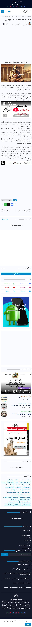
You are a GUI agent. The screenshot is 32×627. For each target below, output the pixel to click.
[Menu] (30, 11)
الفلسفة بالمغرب (9, 487)
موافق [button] (27, 624)
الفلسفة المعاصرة (10, 485)
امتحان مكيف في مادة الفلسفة (23, 397)
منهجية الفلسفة (26, 505)
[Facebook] (12, 204)
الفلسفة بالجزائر (18, 487)
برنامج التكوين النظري (25, 492)
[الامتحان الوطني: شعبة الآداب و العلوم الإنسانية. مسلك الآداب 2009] (4, 414)
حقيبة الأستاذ (27, 495)
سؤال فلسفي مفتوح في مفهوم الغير (21, 569)
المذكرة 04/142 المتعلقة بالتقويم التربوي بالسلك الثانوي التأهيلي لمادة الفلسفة (17, 573)
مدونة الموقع (14, 500)
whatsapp (7, 284)
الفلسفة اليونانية (26, 487)
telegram (22, 291)
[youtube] (19, 7)
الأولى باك (4, 482)
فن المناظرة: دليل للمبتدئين (24, 564)
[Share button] (2, 204)
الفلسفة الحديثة (19, 485)
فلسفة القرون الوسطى (18, 495)
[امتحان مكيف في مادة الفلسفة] (4, 398)
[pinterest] (10, 7)
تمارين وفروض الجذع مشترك (13, 492)
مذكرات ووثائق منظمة (25, 502)
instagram (22, 287)
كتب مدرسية (15, 497)
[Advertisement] (16, 44)
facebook (22, 284)
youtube (7, 287)
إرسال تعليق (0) (16, 274)
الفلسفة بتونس (26, 490)
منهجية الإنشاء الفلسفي (13, 502)
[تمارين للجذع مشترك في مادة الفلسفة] (4, 406)
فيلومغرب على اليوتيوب (19, 16)
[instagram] (16, 7)
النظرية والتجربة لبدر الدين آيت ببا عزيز (22, 583)
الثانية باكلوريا (27, 485)
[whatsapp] (7, 7)
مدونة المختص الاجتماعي (24, 500)
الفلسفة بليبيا (18, 490)
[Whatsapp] (5, 204)
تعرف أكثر (7, 621)
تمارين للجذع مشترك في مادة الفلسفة (21, 405)
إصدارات (28, 480)
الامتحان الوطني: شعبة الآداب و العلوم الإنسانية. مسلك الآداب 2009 (21, 413)
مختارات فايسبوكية (7, 497)
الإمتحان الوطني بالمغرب (25, 482)
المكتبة (12, 490)
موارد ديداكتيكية (17, 505)
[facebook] (24, 7)
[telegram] (13, 7)
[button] (9, 11)
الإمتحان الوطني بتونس (13, 482)
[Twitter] (8, 204)
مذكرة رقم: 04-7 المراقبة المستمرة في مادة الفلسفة (17, 587)
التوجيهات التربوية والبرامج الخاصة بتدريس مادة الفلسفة (17, 578)
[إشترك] (2, 11)
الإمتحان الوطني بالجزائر (12, 480)
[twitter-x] (22, 7)
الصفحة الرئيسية (28, 16)
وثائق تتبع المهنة (8, 505)
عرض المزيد (5, 219)
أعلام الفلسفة (22, 480)
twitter (7, 291)
